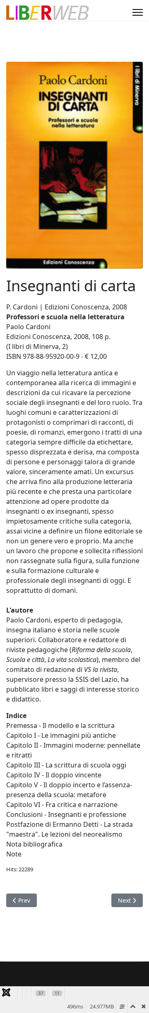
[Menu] (137, 12)
